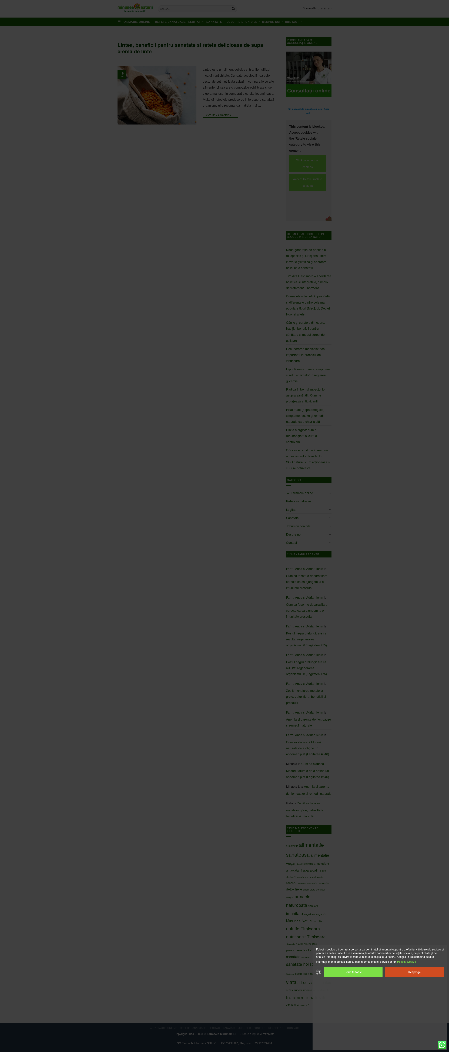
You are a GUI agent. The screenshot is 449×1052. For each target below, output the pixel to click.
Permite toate (353, 972)
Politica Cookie (406, 962)
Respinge (414, 972)
